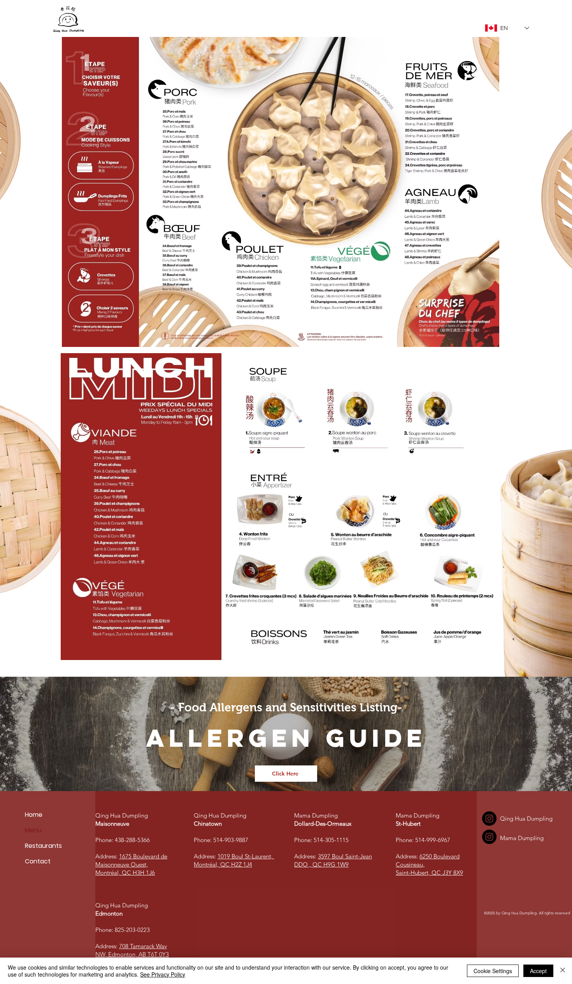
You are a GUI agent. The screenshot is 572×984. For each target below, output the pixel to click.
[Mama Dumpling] (489, 837)
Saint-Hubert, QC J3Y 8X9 (429, 872)
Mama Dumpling (316, 815)
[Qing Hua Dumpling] (489, 818)
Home (33, 814)
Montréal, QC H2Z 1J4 (223, 864)
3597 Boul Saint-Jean (345, 856)
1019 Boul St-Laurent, (246, 856)
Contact (38, 861)
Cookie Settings (493, 971)
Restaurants (43, 845)
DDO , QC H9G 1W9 (321, 864)
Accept (538, 971)
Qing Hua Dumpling (122, 815)
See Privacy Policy (162, 974)
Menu (33, 830)
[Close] (562, 971)
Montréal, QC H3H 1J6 (125, 872)
